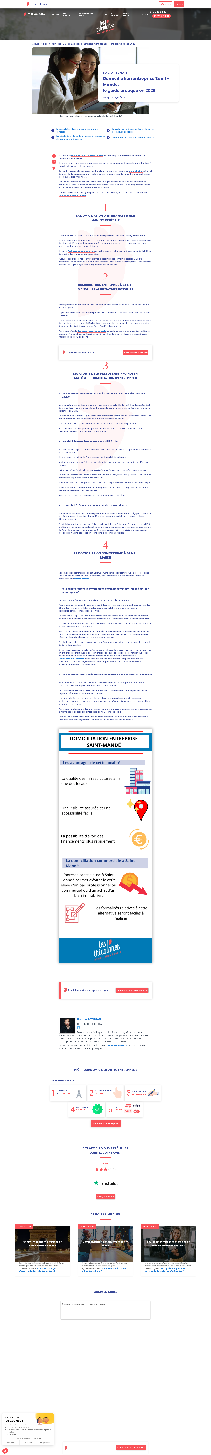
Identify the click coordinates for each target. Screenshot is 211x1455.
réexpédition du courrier (71, 658)
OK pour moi (45, 1443)
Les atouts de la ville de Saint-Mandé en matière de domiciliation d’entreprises (80, 137)
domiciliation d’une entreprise (87, 155)
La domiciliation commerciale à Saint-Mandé (133, 137)
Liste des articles (43, 4)
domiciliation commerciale (91, 331)
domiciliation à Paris (118, 1045)
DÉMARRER (179, 4)
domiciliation (136, 171)
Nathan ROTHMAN (89, 1019)
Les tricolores (35, 14)
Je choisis (28, 1443)
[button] (5, 1451)
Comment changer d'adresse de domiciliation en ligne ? (37, 1269)
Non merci (11, 1443)
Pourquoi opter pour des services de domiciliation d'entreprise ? (165, 1269)
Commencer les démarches (136, 352)
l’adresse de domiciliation (81, 251)
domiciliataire (81, 578)
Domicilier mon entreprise (105, 1123)
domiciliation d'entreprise (72, 195)
